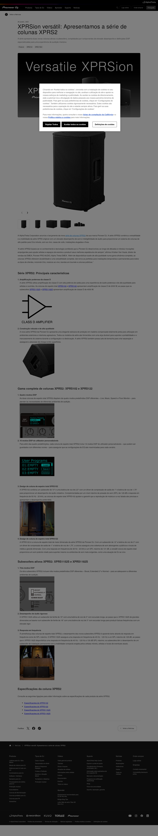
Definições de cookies (104, 124)
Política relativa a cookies (59, 117)
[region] (79, 107)
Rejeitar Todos (51, 124)
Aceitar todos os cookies (75, 124)
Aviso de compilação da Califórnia (98, 114)
